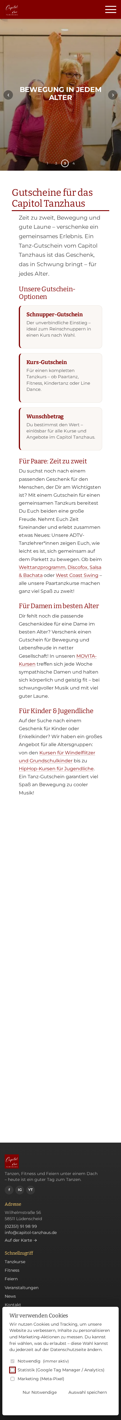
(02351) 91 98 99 (21, 1226)
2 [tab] (56, 163)
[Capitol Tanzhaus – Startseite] (12, 9)
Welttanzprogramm (42, 567)
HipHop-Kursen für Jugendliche (56, 768)
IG (20, 1189)
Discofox (78, 567)
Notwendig (43, 1361)
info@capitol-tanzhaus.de (31, 1232)
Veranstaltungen (21, 1287)
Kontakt (13, 1304)
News (10, 1296)
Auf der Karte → (21, 1240)
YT (30, 1189)
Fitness (12, 1270)
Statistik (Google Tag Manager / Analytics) (61, 1370)
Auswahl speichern (87, 1392)
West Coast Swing (77, 575)
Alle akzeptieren (90, 1404)
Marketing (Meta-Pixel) (41, 1378)
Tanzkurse (15, 1261)
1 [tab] (47, 163)
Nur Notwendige (40, 1392)
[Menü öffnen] (110, 9)
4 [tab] (74, 163)
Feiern (11, 1278)
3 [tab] (65, 163)
